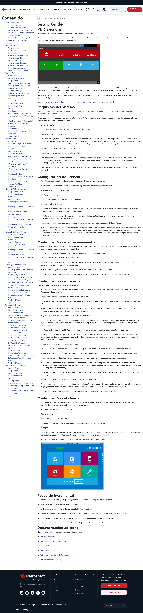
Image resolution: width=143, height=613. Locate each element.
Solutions (78, 583)
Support (78, 590)
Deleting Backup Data (17, 227)
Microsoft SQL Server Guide (16, 365)
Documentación (40, 18)
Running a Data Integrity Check (20, 224)
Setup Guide (10, 45)
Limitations (12, 108)
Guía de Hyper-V (46, 550)
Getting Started (14, 199)
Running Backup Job (16, 217)
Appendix (12, 43)
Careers (57, 583)
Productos (24, 9)
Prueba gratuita (133, 9)
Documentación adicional (18, 70)
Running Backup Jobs (16, 128)
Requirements (13, 370)
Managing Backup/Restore (18, 93)
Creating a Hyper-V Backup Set (20, 121)
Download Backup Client (18, 40)
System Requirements (17, 28)
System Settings (15, 91)
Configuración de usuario (18, 63)
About (56, 579)
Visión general (13, 48)
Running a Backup (15, 174)
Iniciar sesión (117, 9)
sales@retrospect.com (38, 604)
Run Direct (12, 111)
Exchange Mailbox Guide (14, 305)
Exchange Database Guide (15, 265)
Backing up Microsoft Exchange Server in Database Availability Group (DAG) (20, 284)
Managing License (15, 88)
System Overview (15, 25)
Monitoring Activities (16, 96)
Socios (77, 9)
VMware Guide (10, 139)
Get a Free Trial (114, 585)
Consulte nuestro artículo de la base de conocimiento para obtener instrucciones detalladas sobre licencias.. (79, 102)
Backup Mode (13, 381)
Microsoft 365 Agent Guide (15, 232)
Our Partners (79, 594)
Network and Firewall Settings (20, 30)
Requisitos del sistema (17, 50)
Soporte (65, 9)
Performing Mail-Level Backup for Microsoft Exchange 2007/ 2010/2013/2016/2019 (20, 322)
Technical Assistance (16, 136)
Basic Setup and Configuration (20, 38)
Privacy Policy (22, 609)
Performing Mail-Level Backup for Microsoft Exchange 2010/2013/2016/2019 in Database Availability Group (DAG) (20, 343)
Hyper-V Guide (11, 101)
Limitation (12, 378)
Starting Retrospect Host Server (21, 383)
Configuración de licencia (18, 55)
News (56, 590)
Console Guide (11, 73)
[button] (104, 9)
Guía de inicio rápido (47, 536)
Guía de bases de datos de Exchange (54, 555)
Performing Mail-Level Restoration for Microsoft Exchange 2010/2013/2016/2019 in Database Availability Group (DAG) (21, 355)
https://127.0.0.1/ (127, 167)
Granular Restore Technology (19, 113)
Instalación (12, 53)
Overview (12, 75)
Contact (57, 586)
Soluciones (38, 9)
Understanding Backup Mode (19, 144)
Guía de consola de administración (53, 541)
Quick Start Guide (12, 23)
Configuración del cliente (18, 65)
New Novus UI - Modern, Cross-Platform (71, 2)
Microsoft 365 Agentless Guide (17, 189)
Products (78, 579)
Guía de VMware (46, 546)
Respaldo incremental (16, 68)
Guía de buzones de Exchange (51, 560)
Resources (52, 9)
